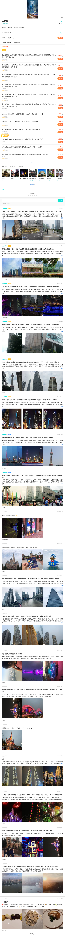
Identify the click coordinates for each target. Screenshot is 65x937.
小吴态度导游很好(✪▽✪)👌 (9, 515)
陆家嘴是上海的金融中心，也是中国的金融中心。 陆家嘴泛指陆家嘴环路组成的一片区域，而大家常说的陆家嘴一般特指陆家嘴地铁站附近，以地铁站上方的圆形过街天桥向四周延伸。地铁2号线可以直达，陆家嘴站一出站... (32, 253)
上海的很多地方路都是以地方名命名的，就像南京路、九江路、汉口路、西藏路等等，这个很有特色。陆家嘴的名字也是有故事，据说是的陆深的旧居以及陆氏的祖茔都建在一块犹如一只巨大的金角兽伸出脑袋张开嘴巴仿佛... (32, 481)
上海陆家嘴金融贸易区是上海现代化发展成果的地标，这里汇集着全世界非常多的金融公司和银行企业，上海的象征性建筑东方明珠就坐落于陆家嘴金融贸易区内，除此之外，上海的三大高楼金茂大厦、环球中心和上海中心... (32, 215)
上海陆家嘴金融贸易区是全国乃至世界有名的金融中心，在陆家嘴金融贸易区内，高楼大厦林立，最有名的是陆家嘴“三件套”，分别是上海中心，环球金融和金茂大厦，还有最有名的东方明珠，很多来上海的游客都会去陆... (32, 583)
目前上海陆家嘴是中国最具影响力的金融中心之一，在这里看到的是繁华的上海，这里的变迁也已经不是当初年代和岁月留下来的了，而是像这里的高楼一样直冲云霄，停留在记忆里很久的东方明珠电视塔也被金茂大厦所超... (32, 291)
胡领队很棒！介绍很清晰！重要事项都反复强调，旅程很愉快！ (19, 547)
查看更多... (32, 934)
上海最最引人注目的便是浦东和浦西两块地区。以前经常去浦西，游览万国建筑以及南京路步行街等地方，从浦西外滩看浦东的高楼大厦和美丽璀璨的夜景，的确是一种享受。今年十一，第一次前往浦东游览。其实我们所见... (32, 366)
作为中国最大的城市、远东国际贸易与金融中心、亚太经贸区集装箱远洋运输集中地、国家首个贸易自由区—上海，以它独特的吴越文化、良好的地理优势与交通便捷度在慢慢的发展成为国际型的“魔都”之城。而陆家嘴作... (32, 404)
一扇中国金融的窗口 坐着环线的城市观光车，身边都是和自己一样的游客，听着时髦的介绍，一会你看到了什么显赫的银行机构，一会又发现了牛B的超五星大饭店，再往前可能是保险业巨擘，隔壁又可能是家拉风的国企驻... (32, 620)
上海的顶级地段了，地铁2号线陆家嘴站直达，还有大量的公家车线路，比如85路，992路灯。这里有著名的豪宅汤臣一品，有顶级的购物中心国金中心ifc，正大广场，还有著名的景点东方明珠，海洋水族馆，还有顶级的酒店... (32, 329)
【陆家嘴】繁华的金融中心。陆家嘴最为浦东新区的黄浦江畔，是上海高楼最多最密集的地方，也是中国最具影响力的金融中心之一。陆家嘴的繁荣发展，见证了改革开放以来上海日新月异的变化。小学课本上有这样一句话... (32, 442)
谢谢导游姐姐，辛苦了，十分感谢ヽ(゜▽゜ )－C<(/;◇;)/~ (18, 728)
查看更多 (32, 184)
